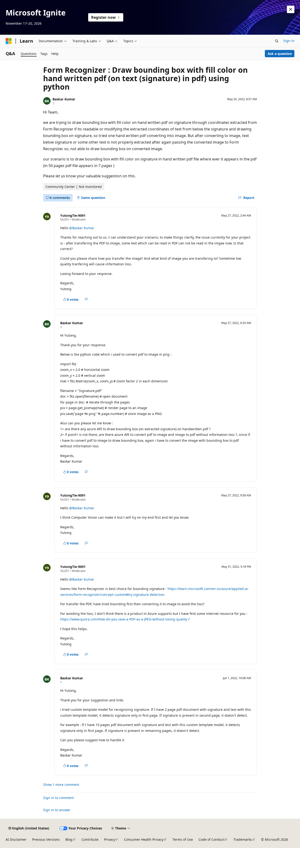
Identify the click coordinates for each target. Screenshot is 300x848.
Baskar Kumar (63, 99)
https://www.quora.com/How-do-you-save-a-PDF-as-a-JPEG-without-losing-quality (123, 619)
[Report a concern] (86, 299)
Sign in (288, 40)
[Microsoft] (9, 41)
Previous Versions (46, 839)
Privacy (109, 839)
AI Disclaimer (16, 839)
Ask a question (280, 53)
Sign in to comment (58, 797)
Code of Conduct (212, 839)
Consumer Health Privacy (143, 839)
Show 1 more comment (61, 785)
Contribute (90, 839)
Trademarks (242, 839)
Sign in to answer (57, 810)
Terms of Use (182, 839)
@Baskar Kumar (81, 228)
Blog (68, 839)
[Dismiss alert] (290, 9)
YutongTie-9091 (73, 215)
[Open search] (276, 41)
